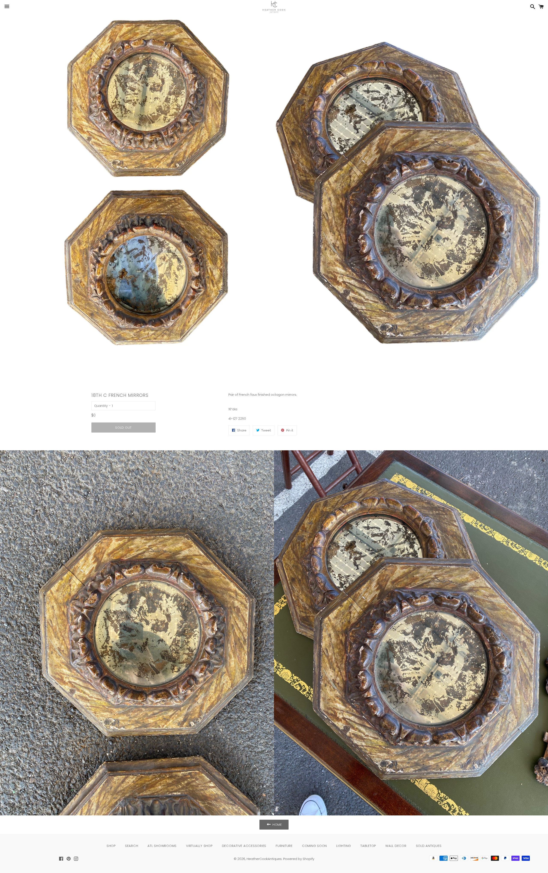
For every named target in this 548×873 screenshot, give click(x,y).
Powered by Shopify (298, 859)
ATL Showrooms (162, 845)
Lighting (343, 845)
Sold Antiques (429, 845)
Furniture (284, 845)
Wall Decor (396, 845)
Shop (111, 845)
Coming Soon (314, 845)
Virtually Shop (199, 845)
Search (131, 845)
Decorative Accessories (244, 845)
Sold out (123, 427)
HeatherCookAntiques (264, 859)
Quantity (101, 405)
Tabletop (368, 845)
